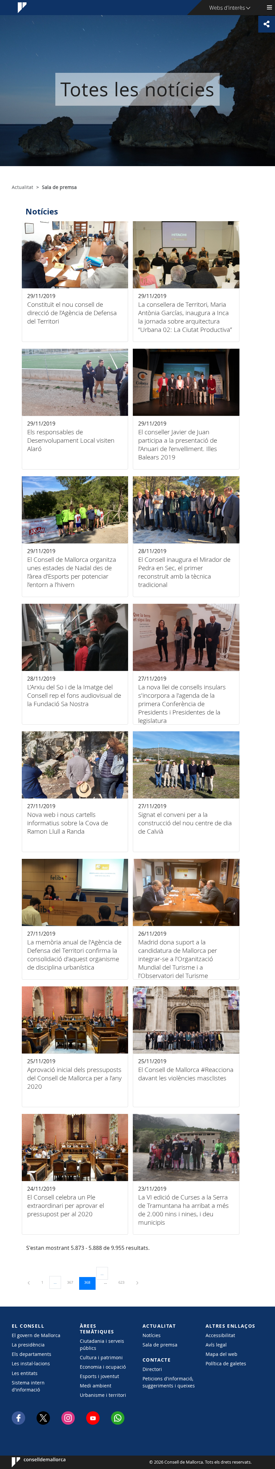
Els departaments (31, 1354)
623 (123, 1282)
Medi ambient (95, 1385)
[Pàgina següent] (137, 1282)
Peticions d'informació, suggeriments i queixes (169, 1382)
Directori (152, 1369)
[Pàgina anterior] (29, 1282)
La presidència (28, 1344)
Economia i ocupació (103, 1367)
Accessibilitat (220, 1335)
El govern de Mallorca (36, 1335)
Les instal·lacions (31, 1363)
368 (89, 1282)
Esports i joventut (99, 1376)
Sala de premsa (160, 1344)
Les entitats (25, 1373)
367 (72, 1282)
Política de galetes (226, 1363)
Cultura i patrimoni (101, 1357)
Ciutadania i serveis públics (102, 1344)
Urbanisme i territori (103, 1395)
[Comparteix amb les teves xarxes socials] (266, 24)
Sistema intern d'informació (28, 1386)
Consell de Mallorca (32, 1462)
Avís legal (216, 1344)
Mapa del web (221, 1354)
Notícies (152, 1335)
